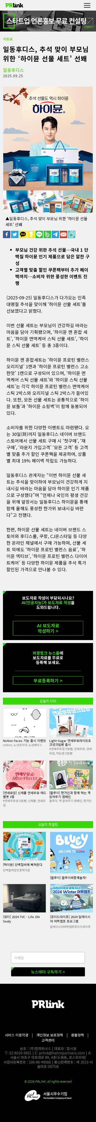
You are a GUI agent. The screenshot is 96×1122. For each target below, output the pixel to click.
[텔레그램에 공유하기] (56, 234)
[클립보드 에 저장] (72, 234)
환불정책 (77, 1034)
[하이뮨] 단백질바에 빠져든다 (22, 864)
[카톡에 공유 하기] (23, 234)
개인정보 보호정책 (49, 1034)
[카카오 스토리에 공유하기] (31, 234)
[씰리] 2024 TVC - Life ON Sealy (21, 918)
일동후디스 (13, 70)
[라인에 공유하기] (39, 234)
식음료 (8, 38)
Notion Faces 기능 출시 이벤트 (24, 740)
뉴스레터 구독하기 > (48, 972)
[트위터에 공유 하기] (15, 234)
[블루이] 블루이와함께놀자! (68, 877)
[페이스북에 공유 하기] (7, 234)
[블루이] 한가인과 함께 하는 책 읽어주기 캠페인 (70, 794)
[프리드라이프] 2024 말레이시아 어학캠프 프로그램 (70, 918)
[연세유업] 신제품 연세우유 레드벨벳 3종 (24, 794)
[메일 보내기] (64, 234)
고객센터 (48, 1040)
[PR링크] (14, 5)
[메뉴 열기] (87, 5)
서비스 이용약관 (16, 1034)
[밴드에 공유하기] (48, 234)
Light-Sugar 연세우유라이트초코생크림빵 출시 (70, 742)
